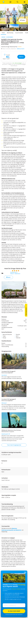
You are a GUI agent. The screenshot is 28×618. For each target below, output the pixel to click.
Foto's (3, 33)
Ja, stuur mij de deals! (14, 611)
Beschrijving (10, 33)
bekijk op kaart (20, 48)
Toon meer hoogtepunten (14, 445)
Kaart (8, 277)
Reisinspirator (26, 311)
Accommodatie (19, 33)
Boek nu (21, 56)
